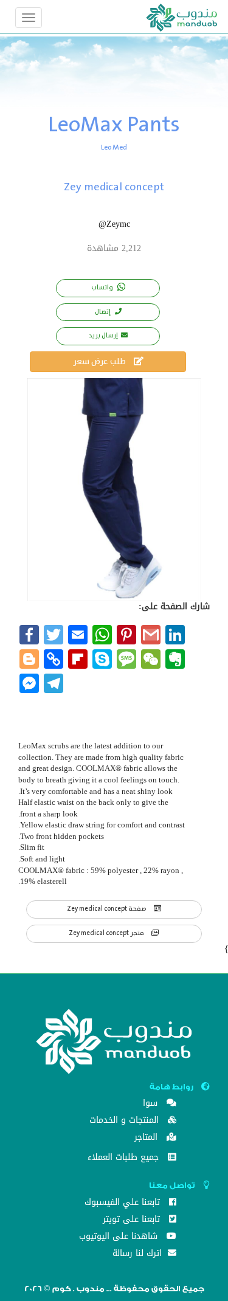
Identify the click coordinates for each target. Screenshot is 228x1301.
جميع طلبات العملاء (125, 1158)
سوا (152, 1104)
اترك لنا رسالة (138, 1254)
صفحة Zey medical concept (107, 908)
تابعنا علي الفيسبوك (124, 1203)
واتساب (102, 287)
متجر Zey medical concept (107, 933)
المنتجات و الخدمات (125, 1121)
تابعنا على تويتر (133, 1220)
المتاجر (147, 1138)
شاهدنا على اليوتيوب (120, 1237)
